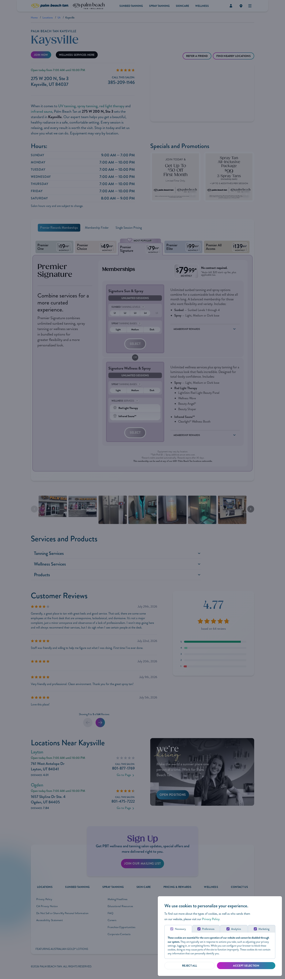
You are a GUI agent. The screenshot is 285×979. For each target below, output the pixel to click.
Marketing (263, 929)
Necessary (180, 929)
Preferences (208, 929)
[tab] (178, 929)
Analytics (236, 929)
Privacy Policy (210, 919)
